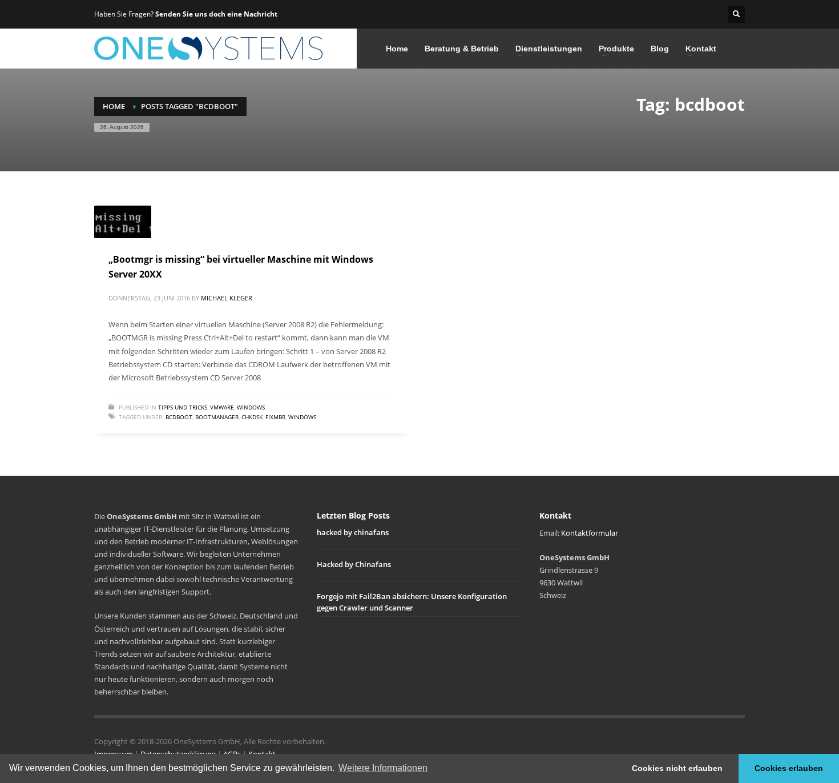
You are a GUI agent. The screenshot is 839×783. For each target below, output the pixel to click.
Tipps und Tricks (182, 407)
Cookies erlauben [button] (789, 768)
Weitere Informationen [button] (382, 768)
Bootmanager (217, 417)
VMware (222, 407)
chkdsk (252, 417)
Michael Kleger (226, 298)
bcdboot (179, 417)
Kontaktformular (589, 533)
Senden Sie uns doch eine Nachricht (216, 14)
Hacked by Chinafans (354, 564)
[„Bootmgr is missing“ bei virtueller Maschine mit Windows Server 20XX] (122, 222)
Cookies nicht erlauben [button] (677, 768)
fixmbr (275, 417)
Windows (251, 407)
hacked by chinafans (353, 532)
